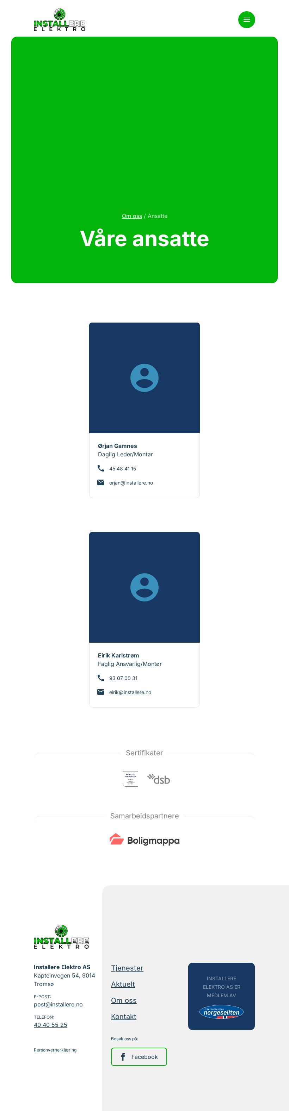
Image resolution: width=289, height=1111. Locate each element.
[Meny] (246, 19)
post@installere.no (58, 1004)
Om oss (132, 215)
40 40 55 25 (50, 1024)
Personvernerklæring (55, 1050)
